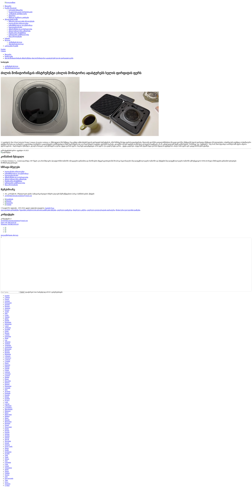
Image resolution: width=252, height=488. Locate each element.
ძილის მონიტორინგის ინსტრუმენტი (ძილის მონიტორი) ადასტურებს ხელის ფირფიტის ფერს (39, 58)
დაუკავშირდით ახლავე (9, 235)
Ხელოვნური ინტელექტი (18, 23)
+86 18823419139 (8, 222)
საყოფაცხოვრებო (15, 27)
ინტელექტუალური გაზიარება (19, 31)
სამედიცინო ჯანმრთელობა (19, 34)
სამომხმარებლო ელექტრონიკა (20, 25)
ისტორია (12, 15)
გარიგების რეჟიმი (11, 46)
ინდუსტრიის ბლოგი (16, 44)
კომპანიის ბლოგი (15, 42)
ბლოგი (7, 40)
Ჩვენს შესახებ (10, 8)
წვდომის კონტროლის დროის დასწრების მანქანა (37, 210)
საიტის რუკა (49, 208)
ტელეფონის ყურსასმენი (10, 210)
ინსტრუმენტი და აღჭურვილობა (20, 29)
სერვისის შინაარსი (16, 10)
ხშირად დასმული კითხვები (19, 17)
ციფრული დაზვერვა (64, 210)
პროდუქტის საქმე (11, 19)
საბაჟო (7, 38)
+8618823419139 (10, 224)
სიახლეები (9, 56)
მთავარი (8, 6)
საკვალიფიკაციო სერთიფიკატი (20, 12)
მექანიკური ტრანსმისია (17, 33)
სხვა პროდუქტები (15, 36)
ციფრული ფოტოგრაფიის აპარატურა (101, 210)
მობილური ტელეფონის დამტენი (128, 210)
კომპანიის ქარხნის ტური (18, 14)
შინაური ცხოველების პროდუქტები (21, 21)
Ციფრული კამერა (79, 210)
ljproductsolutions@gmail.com (14, 220)
